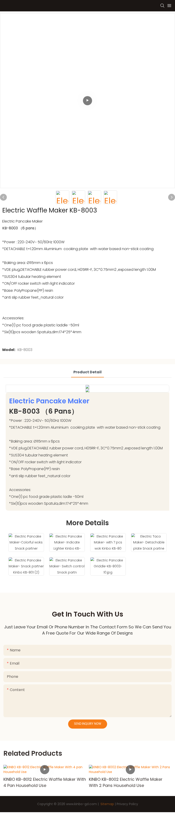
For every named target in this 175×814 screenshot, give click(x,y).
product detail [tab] (87, 372)
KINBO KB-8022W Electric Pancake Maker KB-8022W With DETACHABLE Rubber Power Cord (129, 782)
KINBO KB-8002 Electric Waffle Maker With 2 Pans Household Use (40, 782)
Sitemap (107, 804)
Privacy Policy (127, 804)
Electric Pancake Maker (49, 401)
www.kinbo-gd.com (81, 804)
